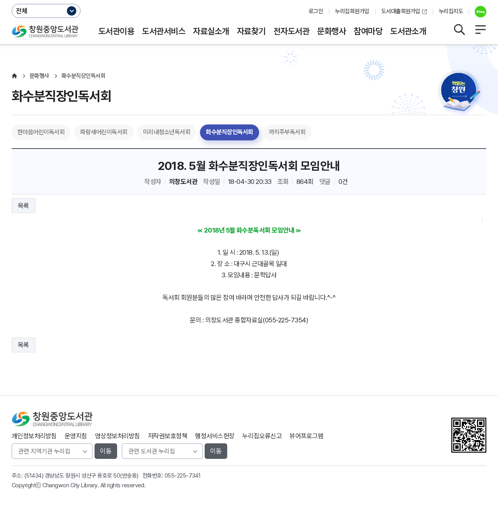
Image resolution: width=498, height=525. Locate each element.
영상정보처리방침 (117, 436)
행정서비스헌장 (214, 436)
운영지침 (76, 436)
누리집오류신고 (262, 436)
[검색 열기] (459, 29)
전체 (22, 11)
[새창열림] (477, 12)
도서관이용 (116, 31)
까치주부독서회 (287, 132)
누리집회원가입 (352, 11)
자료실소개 (211, 31)
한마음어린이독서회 (41, 132)
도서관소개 (408, 31)
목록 (23, 206)
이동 (106, 451)
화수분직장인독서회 (229, 132)
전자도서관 (291, 31)
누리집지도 (451, 11)
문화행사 (331, 31)
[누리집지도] (480, 29)
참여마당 (368, 31)
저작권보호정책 (167, 436)
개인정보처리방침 (34, 436)
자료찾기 (251, 31)
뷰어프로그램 (306, 436)
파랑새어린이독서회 (103, 132)
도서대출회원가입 (400, 11)
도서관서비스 (163, 31)
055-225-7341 (183, 475)
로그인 (316, 11)
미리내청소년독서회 (166, 132)
